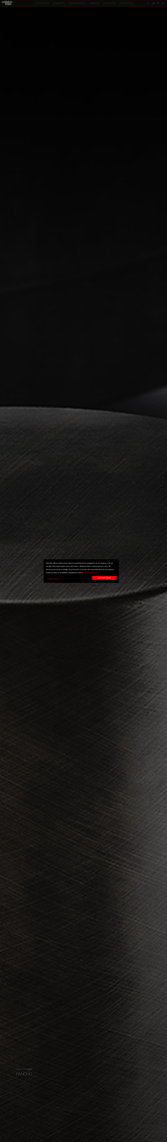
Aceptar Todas (104, 578)
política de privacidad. (91, 572)
